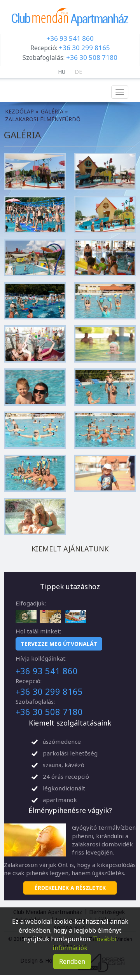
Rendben (72, 961)
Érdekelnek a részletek (70, 887)
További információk (84, 943)
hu (61, 71)
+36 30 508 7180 (91, 57)
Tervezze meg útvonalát (59, 643)
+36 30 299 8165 (84, 47)
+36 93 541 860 (70, 38)
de (78, 71)
